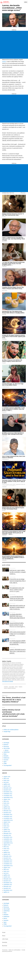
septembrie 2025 (8, 797)
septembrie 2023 (8, 843)
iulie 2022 (6, 869)
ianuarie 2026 (7, 790)
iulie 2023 (6, 846)
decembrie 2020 (8, 890)
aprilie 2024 (7, 829)
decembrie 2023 (8, 837)
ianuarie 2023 (7, 858)
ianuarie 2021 (7, 888)
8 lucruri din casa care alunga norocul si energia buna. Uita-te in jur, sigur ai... (18, 580)
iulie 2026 (6, 778)
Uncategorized (7, 765)
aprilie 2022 (7, 875)
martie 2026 (7, 786)
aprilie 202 (6, 892)
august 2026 (7, 776)
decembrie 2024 (8, 814)
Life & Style (7, 748)
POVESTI (6, 756)
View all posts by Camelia (7, 681)
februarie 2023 (7, 856)
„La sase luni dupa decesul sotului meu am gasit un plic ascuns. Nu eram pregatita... (17, 598)
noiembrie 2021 (8, 884)
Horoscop (6, 746)
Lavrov (4, 61)
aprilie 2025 (7, 807)
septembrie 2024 (8, 820)
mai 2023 (6, 850)
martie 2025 (7, 808)
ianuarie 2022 (7, 880)
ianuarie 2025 (7, 812)
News (16, 686)
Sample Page (7, 731)
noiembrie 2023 (8, 839)
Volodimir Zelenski (11, 688)
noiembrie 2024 (8, 816)
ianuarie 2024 (7, 835)
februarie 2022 (7, 879)
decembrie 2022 (8, 860)
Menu (25, 2)
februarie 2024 (7, 833)
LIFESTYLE (6, 752)
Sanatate (6, 759)
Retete (6, 750)
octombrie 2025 (8, 795)
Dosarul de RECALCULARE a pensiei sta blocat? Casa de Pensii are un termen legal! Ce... (17, 624)
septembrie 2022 (8, 865)
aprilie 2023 (7, 852)
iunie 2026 (6, 780)
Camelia (6, 686)
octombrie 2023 (8, 841)
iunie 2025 (6, 803)
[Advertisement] (14, 45)
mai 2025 (6, 805)
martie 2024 (7, 831)
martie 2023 (7, 854)
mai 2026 (6, 782)
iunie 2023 (6, 848)
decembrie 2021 (8, 882)
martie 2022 (7, 877)
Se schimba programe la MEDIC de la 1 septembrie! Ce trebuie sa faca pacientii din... (18, 642)
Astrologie (6, 742)
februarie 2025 (7, 810)
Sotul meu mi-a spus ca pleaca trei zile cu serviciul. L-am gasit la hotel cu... (18, 572)
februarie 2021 (7, 886)
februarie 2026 (7, 788)
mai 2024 (6, 827)
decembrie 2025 (8, 791)
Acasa (3, 932)
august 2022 (7, 867)
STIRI (5, 763)
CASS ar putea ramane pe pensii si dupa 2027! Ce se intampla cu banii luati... (17, 633)
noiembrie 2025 (8, 793)
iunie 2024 (6, 825)
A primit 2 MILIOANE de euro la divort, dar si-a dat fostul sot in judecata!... (17, 651)
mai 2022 (6, 873)
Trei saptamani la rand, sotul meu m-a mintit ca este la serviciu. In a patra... (17, 589)
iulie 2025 (6, 801)
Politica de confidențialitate (11, 729)
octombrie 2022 (8, 863)
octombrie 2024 (8, 818)
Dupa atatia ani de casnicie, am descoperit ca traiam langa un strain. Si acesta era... (17, 607)
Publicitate (6, 758)
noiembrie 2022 (8, 861)
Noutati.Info (4, 950)
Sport (5, 761)
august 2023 (7, 844)
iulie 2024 (6, 824)
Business (6, 744)
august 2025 (7, 799)
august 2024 (7, 822)
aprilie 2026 (7, 784)
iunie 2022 (6, 871)
